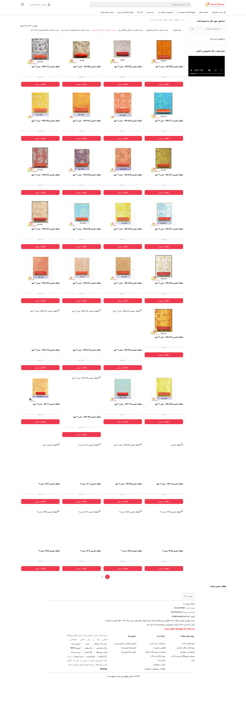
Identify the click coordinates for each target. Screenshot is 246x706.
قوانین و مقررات (159, 648)
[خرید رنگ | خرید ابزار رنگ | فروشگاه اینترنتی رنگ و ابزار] (215, 4)
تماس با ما (162, 660)
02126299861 (180, 608)
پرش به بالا (188, 596)
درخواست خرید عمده (158, 643)
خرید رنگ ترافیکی (100, 644)
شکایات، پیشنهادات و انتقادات (155, 669)
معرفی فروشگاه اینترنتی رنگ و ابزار (183, 658)
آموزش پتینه (75, 644)
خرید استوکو (79, 656)
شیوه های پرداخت (188, 643)
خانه (183, 20)
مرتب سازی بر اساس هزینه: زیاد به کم (45, 30)
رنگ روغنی (88, 648)
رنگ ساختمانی (101, 648)
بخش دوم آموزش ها (128, 652)
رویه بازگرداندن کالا (158, 656)
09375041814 (176, 612)
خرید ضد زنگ (76, 652)
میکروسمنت (90, 656)
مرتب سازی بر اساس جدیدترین (103, 30)
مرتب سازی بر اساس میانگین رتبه (130, 30)
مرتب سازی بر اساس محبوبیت (156, 30)
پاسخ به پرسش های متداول (155, 652)
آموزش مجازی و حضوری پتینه (125, 643)
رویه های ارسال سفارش (186, 648)
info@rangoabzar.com (181, 616)
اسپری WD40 (75, 648)
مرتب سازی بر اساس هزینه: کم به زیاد (75, 30)
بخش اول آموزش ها (129, 648)
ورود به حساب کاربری (38, 4)
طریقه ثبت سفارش (187, 652)
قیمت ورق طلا (101, 652)
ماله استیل (89, 652)
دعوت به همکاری (159, 665)
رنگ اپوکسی (102, 656)
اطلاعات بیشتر (163, 84)
